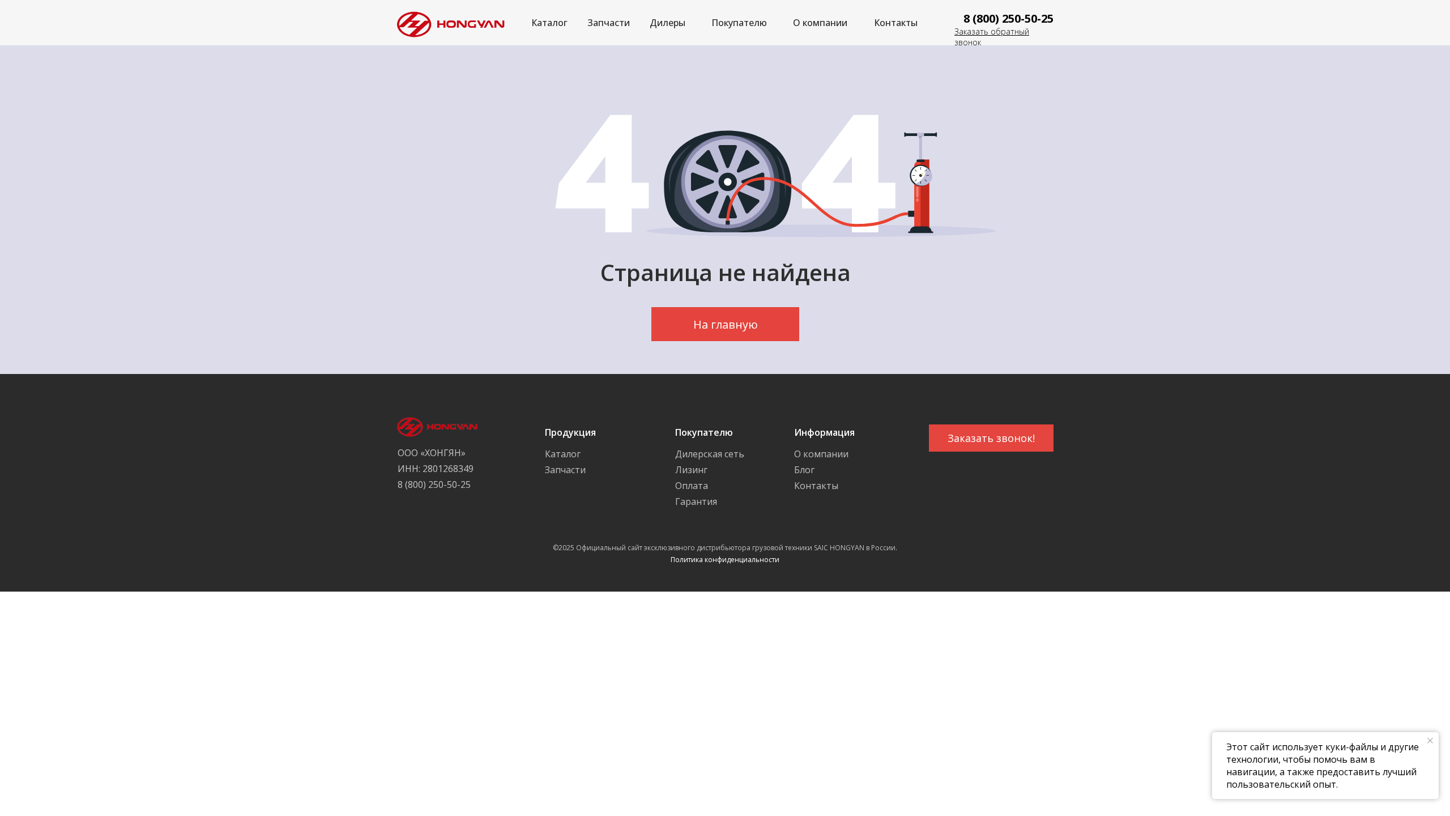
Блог (804, 470)
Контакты (896, 22)
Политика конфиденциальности (725, 559)
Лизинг (691, 470)
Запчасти (608, 22)
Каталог (549, 22)
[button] (991, 438)
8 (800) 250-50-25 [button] (1008, 18)
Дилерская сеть (709, 454)
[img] (448, 23)
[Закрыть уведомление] (1430, 740)
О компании (820, 22)
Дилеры (667, 22)
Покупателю (739, 22)
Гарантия (696, 501)
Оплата (691, 485)
